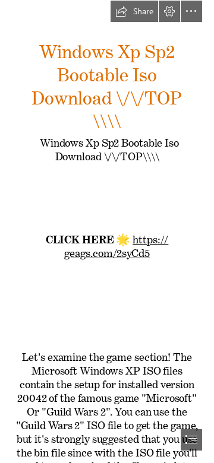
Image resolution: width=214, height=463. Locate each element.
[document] (107, 231)
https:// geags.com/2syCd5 (116, 243)
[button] (134, 11)
